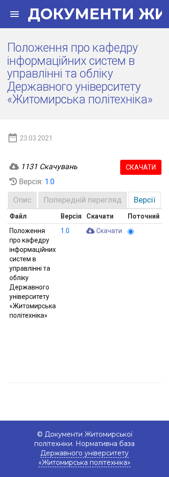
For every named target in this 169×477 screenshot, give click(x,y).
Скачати (141, 167)
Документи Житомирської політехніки (90, 14)
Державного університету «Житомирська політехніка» (84, 458)
